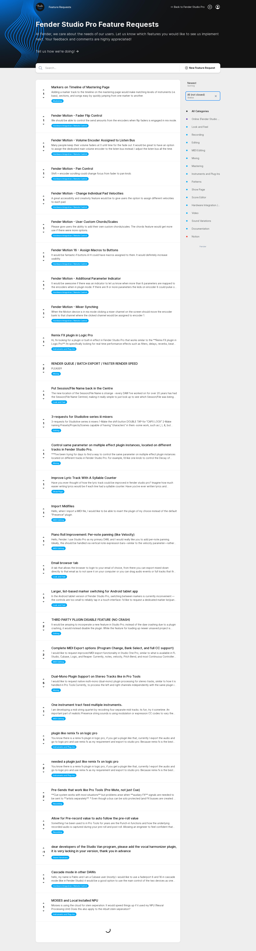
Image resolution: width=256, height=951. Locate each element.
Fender (203, 247)
